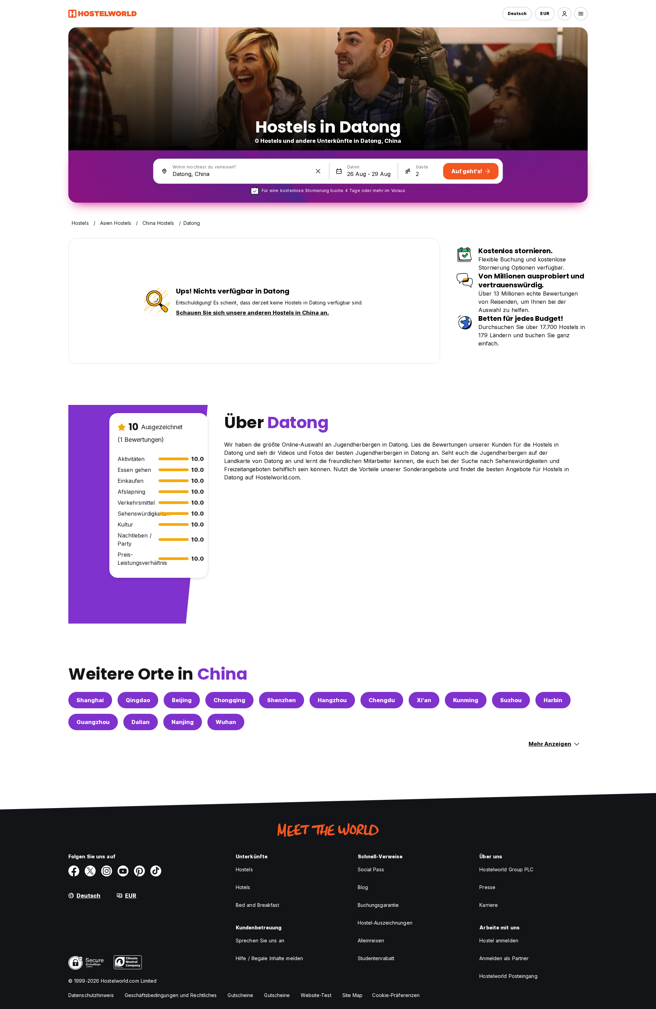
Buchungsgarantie (378, 905)
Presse (487, 887)
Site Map (352, 995)
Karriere (488, 905)
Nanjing (183, 722)
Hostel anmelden (498, 940)
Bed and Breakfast (257, 905)
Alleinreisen (371, 940)
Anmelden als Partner (504, 958)
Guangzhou (93, 722)
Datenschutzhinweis (91, 995)
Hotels (243, 887)
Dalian (141, 722)
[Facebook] (73, 870)
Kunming (465, 700)
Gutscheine (240, 995)
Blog (363, 887)
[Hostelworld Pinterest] (139, 870)
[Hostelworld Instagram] (106, 870)
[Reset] (318, 171)
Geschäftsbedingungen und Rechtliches (171, 995)
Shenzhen (281, 700)
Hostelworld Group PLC (506, 869)
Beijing (182, 700)
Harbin (553, 700)
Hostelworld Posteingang (508, 976)
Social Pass (371, 869)
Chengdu (382, 700)
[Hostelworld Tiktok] (155, 870)
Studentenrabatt (376, 958)
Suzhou (511, 700)
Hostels (244, 869)
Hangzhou (332, 700)
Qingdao (138, 700)
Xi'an (424, 700)
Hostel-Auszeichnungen (385, 923)
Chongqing (229, 700)
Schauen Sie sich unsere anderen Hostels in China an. (252, 312)
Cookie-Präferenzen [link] (396, 995)
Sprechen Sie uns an (260, 940)
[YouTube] (123, 870)
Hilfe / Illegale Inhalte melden (269, 958)
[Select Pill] (564, 14)
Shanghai (90, 700)
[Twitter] (90, 870)
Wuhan (226, 722)
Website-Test (316, 995)
